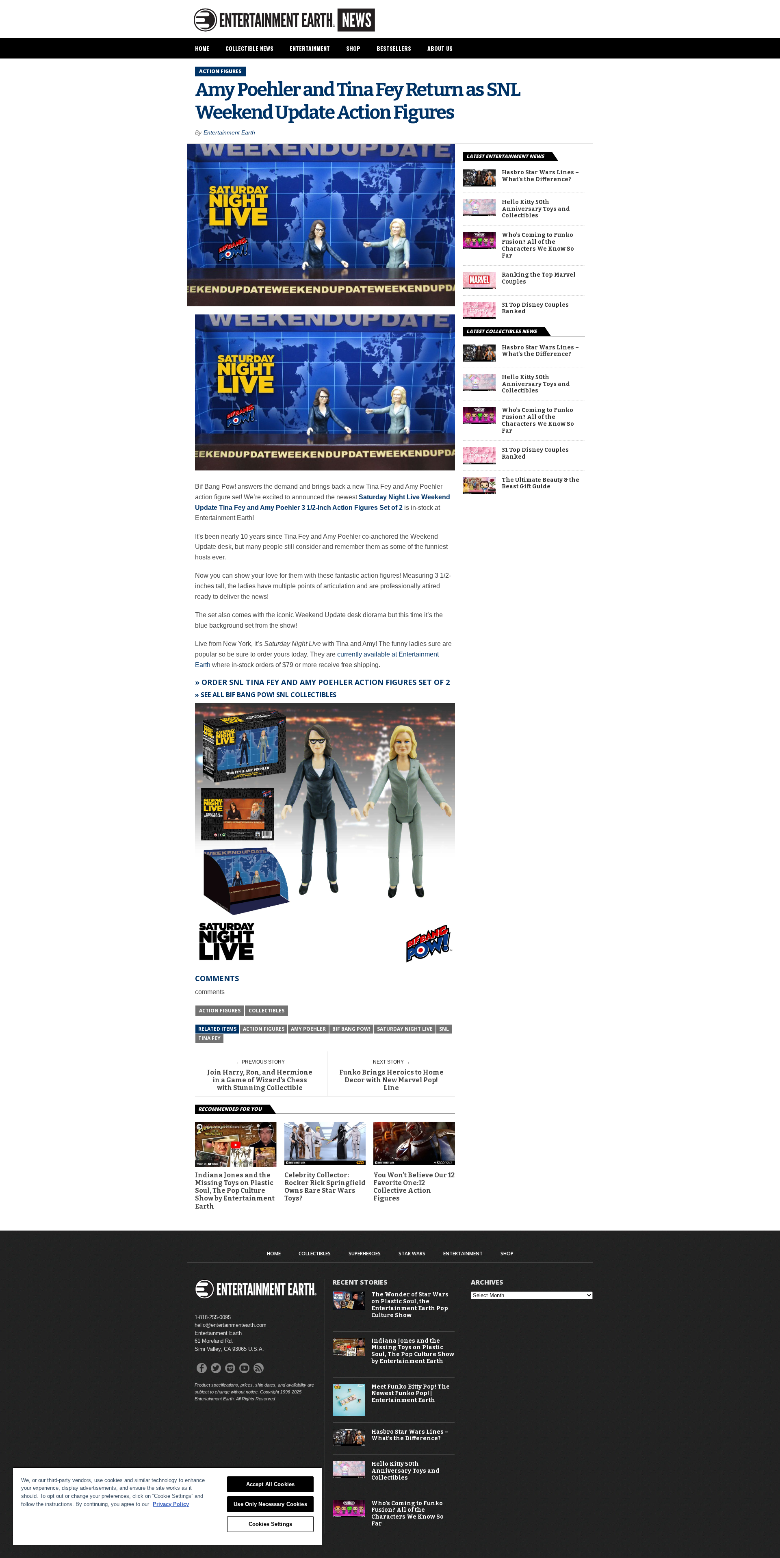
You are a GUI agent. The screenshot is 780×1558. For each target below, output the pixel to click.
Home (202, 48)
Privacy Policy (171, 1504)
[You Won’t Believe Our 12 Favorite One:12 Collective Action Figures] (414, 1162)
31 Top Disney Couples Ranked (535, 308)
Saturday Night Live (405, 1028)
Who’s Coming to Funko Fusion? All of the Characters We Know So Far (538, 245)
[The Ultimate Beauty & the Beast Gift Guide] (479, 491)
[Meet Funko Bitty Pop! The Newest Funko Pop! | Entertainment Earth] (349, 1414)
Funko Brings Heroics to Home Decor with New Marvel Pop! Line (391, 1080)
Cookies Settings (270, 1524)
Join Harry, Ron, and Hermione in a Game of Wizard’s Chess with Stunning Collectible (259, 1080)
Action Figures (219, 1010)
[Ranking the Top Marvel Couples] (479, 287)
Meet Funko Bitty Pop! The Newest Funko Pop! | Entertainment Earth (410, 1394)
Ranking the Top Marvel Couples (539, 278)
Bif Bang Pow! (351, 1028)
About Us (440, 48)
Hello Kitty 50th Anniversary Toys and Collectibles (536, 209)
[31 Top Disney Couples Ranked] (479, 316)
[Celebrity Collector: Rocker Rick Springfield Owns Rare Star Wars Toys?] (325, 1162)
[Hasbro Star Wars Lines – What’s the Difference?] (479, 184)
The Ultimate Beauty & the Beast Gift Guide (540, 483)
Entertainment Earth (229, 132)
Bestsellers (394, 48)
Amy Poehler (308, 1028)
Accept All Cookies (270, 1484)
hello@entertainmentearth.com (230, 1325)
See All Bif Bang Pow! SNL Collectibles (268, 694)
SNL (444, 1028)
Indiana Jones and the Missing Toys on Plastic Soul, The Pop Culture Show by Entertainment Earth (235, 1190)
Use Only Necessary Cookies (270, 1504)
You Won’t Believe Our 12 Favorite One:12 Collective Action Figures (414, 1187)
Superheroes (365, 1253)
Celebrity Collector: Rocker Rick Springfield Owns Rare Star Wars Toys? (325, 1187)
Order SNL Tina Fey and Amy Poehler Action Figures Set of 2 (326, 682)
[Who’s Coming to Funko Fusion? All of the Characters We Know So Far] (479, 246)
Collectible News (249, 48)
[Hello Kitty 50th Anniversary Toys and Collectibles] (479, 213)
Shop (353, 48)
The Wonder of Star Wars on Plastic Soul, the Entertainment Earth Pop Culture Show (409, 1304)
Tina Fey (209, 1038)
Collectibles (266, 1010)
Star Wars (412, 1253)
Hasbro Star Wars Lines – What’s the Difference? (540, 176)
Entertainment (310, 48)
